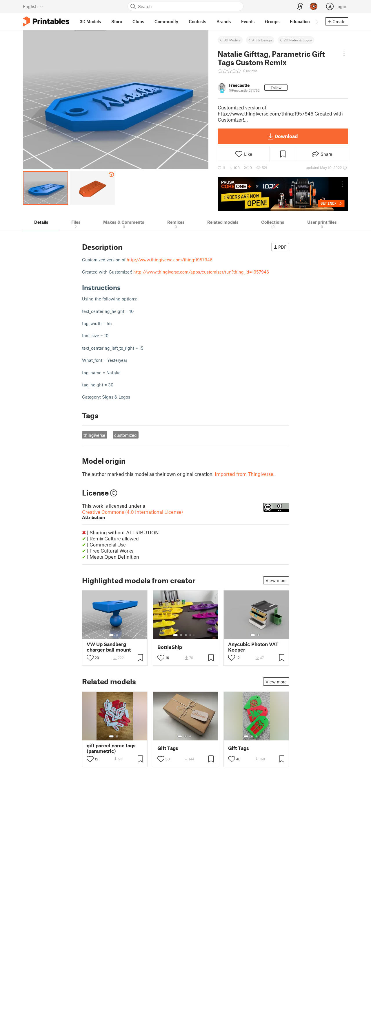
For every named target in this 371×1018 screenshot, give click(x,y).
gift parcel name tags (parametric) (111, 748)
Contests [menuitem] (197, 21)
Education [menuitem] (300, 21)
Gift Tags (167, 748)
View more (276, 580)
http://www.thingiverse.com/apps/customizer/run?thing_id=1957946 (201, 271)
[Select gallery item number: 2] (117, 635)
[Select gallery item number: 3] (186, 635)
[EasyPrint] (300, 6)
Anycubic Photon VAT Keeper (253, 646)
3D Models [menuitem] (90, 21)
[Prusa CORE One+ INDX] (283, 194)
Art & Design (262, 40)
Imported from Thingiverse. (244, 474)
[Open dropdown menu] (344, 53)
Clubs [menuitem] (138, 21)
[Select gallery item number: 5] (194, 635)
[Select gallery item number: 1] (111, 635)
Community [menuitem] (166, 21)
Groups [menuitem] (272, 21)
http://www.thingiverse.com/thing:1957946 (169, 259)
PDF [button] (282, 247)
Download (286, 136)
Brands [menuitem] (224, 21)
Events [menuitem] (247, 21)
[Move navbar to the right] (316, 21)
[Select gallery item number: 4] (190, 635)
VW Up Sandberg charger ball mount (109, 646)
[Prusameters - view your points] (313, 6)
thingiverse (94, 435)
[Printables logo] (46, 21)
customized (125, 435)
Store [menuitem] (116, 21)
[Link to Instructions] (125, 287)
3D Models (232, 40)
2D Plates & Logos (298, 40)
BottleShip (169, 647)
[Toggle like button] (90, 657)
